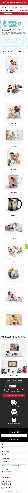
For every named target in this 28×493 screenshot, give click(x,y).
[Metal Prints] (14, 144)
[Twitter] (10, 484)
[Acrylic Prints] (14, 167)
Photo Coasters (14, 261)
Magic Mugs (14, 215)
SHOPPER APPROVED (17, 439)
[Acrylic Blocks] (14, 236)
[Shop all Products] (14, 373)
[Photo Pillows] (14, 121)
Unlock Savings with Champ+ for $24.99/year (14, 395)
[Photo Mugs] (14, 190)
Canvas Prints (14, 77)
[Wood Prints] (14, 329)
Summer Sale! (4, 6)
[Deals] (14, 356)
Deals (14, 358)
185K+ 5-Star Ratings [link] (22, 2)
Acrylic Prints (14, 169)
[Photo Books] (14, 306)
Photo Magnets (14, 284)
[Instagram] (6, 484)
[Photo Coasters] (14, 259)
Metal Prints (14, 146)
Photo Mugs (14, 192)
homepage (6, 34)
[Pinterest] (4, 484)
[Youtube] (8, 484)
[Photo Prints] (14, 98)
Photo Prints (14, 100)
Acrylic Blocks (14, 238)
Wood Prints (14, 331)
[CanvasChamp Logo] (7, 13)
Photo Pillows (14, 123)
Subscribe (25, 435)
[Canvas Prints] (14, 75)
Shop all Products (14, 375)
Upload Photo (23, 10)
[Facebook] (2, 484)
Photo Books (14, 308)
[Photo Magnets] (14, 283)
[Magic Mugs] (14, 213)
